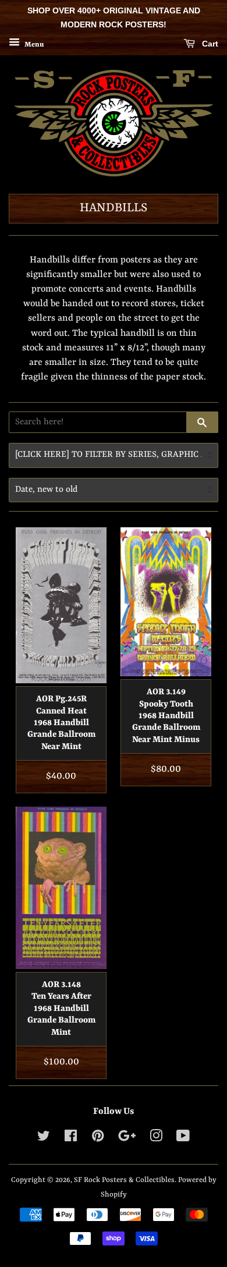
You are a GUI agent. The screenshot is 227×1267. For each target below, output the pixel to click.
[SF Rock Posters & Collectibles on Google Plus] (127, 1138)
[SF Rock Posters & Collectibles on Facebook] (70, 1138)
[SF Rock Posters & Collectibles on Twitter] (43, 1138)
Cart (209, 43)
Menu (33, 44)
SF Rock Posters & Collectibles (124, 1180)
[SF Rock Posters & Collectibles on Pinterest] (97, 1138)
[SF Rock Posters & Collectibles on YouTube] (183, 1138)
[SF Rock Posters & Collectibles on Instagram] (156, 1138)
